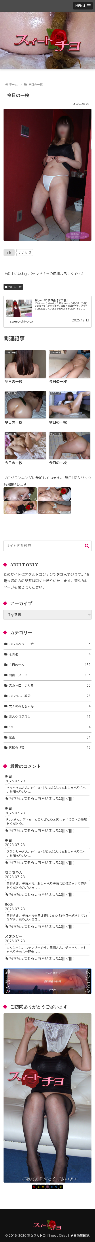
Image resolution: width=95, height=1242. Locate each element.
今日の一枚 (15, 287)
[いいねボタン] (9, 252)
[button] (87, 545)
